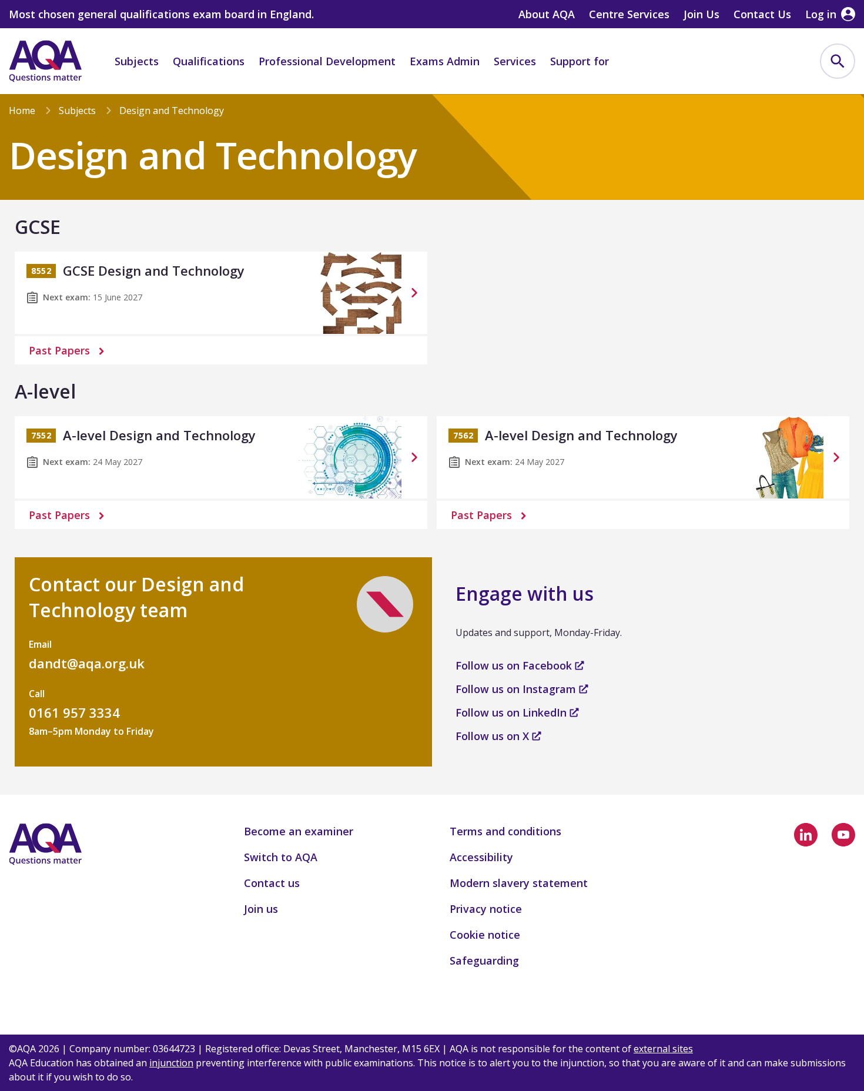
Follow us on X (494, 736)
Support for (579, 61)
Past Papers (59, 350)
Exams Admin (445, 61)
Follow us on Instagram (517, 689)
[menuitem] (837, 61)
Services (515, 61)
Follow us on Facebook (515, 665)
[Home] (45, 61)
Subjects (137, 61)
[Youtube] (843, 834)
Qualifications (209, 61)
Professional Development (327, 61)
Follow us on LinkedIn (513, 712)
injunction (171, 1062)
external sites (663, 1048)
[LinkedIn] (806, 834)
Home (22, 110)
